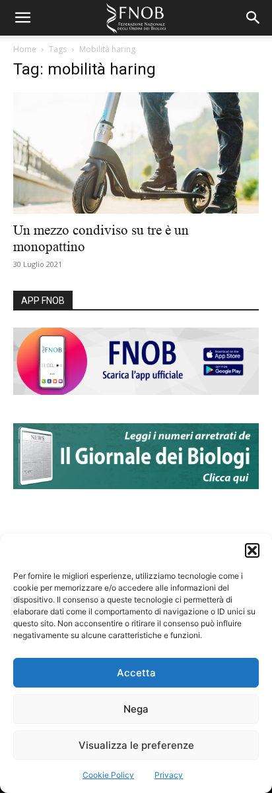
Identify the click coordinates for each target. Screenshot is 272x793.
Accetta (136, 672)
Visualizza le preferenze (136, 745)
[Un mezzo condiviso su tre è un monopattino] (136, 153)
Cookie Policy (108, 775)
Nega (136, 709)
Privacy (168, 775)
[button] (252, 550)
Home (24, 49)
